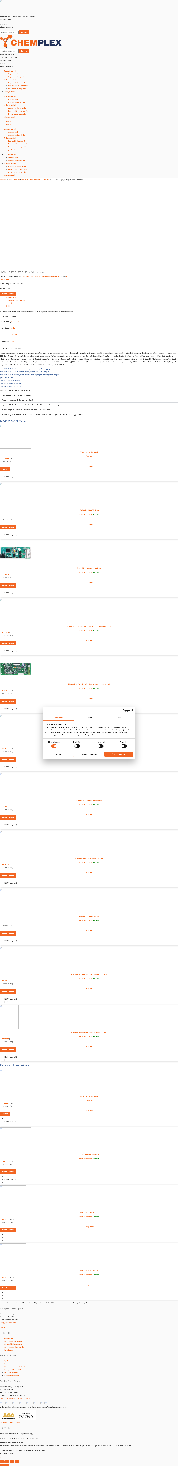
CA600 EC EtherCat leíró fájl (10, 381)
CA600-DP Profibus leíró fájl (10, 384)
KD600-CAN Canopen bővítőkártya (89, 858)
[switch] (77, 746)
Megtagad (59, 754)
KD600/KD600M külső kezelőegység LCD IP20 (89, 974)
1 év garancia (89, 466)
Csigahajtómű (13, 74)
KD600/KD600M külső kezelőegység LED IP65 (89, 1032)
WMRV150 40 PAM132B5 (89, 1271)
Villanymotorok (9, 92)
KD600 (14, 335)
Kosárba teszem (8, 294)
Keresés (24, 32)
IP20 (13, 341)
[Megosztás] (12, 1461)
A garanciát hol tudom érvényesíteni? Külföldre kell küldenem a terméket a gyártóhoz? (34, 405)
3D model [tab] (9, 303)
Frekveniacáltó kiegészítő (17, 89)
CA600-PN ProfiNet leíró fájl (10, 386)
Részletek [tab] (89, 717)
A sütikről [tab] (119, 717)
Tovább (5, 469)
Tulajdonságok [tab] (11, 297)
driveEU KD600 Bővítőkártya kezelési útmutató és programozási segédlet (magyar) (29, 375)
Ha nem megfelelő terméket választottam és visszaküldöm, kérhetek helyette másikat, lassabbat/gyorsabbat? (43, 415)
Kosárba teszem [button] (8, 527)
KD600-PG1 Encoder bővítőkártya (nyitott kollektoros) (89, 684)
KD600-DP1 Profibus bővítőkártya (89, 800)
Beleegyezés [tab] (58, 717)
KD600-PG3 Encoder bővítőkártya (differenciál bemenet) (89, 626)
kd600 (68, 276)
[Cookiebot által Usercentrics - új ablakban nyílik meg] (124, 710)
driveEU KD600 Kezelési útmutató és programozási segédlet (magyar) (25, 369)
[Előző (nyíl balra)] (2, 1465)
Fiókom (2, 1327)
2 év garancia (89, 1227)
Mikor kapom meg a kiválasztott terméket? (17, 395)
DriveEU (46, 180)
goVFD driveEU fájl (6, 378)
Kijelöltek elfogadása (89, 754)
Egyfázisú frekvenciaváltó (17, 83)
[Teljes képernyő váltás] (7, 1461)
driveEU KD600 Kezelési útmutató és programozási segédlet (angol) (24, 372)
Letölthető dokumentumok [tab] (15, 300)
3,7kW (13, 328)
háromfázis (15, 322)
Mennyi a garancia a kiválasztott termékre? (17, 400)
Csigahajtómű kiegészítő (16, 77)
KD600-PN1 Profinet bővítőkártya (89, 568)
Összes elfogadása (118, 754)
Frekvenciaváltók (14, 180)
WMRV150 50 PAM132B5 (89, 1213)
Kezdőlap (3, 180)
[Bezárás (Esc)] (17, 1461)
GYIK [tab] (7, 306)
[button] (89, 395)
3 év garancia (4, 279)
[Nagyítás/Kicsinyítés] (2, 1461)
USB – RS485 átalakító (89, 452)
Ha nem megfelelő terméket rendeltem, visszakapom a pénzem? (26, 410)
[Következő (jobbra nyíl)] (7, 1465)
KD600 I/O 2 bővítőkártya (89, 916)
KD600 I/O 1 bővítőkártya (89, 510)
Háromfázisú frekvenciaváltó (18, 86)
